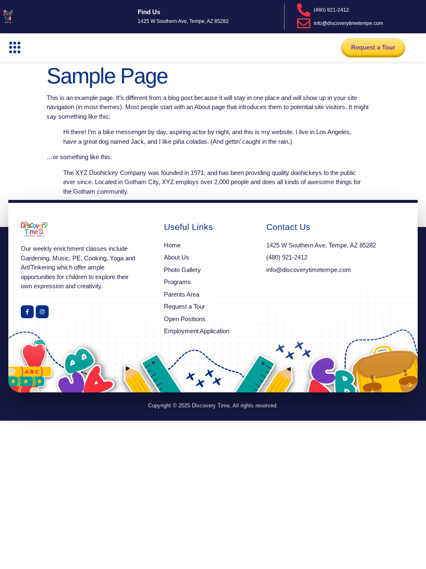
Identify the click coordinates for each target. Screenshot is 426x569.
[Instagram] (42, 311)
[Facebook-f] (27, 311)
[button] (15, 47)
